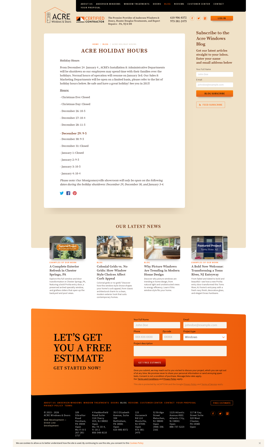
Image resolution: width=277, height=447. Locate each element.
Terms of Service (209, 384)
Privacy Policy (169, 379)
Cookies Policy (136, 443)
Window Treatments (137, 4)
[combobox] (205, 337)
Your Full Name (203, 69)
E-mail (199, 79)
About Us (87, 4)
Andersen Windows (108, 4)
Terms (69, 405)
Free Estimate (222, 403)
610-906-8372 (178, 17)
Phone (137, 331)
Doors (157, 4)
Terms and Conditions (148, 379)
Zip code (167, 331)
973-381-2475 (178, 21)
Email (186, 319)
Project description (143, 343)
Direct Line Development (51, 424)
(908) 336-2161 (158, 428)
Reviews (179, 4)
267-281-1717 (80, 434)
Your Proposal (91, 7)
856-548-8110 (99, 432)
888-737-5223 (177, 426)
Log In (222, 18)
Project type (189, 331)
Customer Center (199, 4)
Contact (219, 4)
